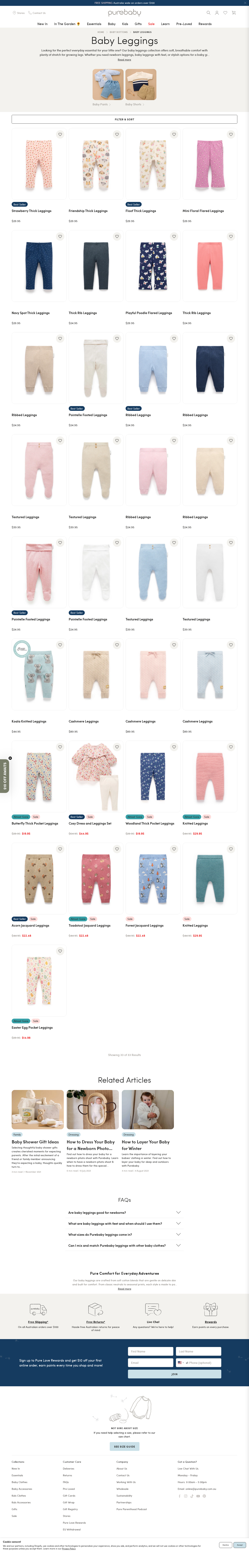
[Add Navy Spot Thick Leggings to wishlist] (60, 236)
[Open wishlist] (225, 12)
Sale (151, 23)
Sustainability (124, 1495)
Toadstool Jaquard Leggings (89, 925)
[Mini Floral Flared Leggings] (210, 164)
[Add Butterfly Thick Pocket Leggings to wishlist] (60, 747)
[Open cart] (233, 12)
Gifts (138, 23)
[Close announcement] (245, 3)
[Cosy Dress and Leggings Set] (96, 776)
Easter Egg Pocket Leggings (32, 1027)
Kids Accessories (21, 1502)
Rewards (205, 23)
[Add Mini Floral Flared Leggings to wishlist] (231, 134)
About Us (121, 1468)
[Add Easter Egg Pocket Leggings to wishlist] (60, 951)
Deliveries (68, 1468)
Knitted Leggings (195, 823)
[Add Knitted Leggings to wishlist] (231, 747)
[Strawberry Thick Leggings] (39, 164)
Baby (112, 23)
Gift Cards (69, 1495)
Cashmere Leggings (84, 721)
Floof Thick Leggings (141, 210)
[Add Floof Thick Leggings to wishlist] (174, 134)
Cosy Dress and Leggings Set (90, 823)
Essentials (94, 23)
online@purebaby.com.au (201, 1489)
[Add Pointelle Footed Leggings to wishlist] (117, 338)
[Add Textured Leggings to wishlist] (60, 440)
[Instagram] (186, 1496)
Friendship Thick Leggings (88, 210)
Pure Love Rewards (74, 1522)
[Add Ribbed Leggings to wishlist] (60, 338)
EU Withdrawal (72, 1529)
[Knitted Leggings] (210, 776)
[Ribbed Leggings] (39, 368)
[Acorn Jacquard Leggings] (39, 878)
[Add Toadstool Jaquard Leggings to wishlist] (117, 849)
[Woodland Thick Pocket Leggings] (153, 776)
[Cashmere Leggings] (96, 674)
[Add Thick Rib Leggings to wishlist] (117, 236)
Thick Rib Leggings (83, 312)
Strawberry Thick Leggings (31, 210)
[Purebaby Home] (124, 13)
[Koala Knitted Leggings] (39, 674)
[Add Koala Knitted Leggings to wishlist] (60, 645)
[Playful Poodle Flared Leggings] (153, 266)
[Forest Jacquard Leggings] (153, 878)
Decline (226, 1545)
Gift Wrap (69, 1502)
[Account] (217, 12)
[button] (4, 776)
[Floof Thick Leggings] (153, 164)
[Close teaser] (10, 758)
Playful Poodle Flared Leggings (149, 312)
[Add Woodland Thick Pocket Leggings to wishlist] (174, 747)
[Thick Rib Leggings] (96, 266)
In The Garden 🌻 (67, 23)
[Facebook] (179, 1496)
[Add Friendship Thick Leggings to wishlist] (117, 134)
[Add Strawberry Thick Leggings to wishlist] (60, 134)
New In (42, 23)
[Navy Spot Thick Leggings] (39, 266)
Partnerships (123, 1502)
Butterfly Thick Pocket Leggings (35, 823)
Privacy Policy (69, 1548)
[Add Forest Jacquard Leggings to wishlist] (174, 849)
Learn (165, 23)
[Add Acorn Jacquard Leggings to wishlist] (60, 849)
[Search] (208, 12)
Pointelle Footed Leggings (88, 414)
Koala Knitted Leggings (29, 721)
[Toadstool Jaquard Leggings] (96, 878)
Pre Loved (69, 1489)
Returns (67, 1475)
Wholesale (122, 1489)
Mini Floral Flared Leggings (203, 210)
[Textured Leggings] (39, 470)
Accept (240, 1545)
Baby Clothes (19, 1482)
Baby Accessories (22, 1489)
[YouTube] (198, 1496)
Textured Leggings (25, 517)
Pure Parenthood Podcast (131, 1509)
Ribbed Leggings (24, 414)
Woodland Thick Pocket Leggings (150, 823)
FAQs (66, 1482)
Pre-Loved (184, 23)
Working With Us (126, 1482)
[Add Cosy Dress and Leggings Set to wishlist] (117, 747)
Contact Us (122, 1475)
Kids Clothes (19, 1495)
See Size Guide (124, 1446)
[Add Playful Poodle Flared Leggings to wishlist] (174, 236)
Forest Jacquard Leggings (145, 925)
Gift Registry (70, 1509)
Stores (66, 1516)
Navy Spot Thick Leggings (31, 312)
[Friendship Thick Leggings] (96, 164)
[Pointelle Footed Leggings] (96, 368)
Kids (125, 23)
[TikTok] (192, 1496)
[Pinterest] (204, 1496)
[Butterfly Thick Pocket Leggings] (39, 776)
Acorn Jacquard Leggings (30, 925)
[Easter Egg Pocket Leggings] (39, 980)
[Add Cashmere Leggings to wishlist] (117, 645)
